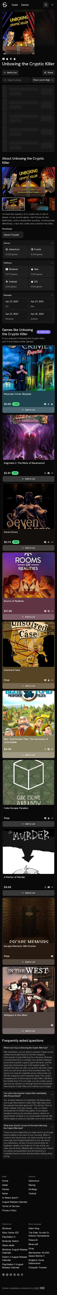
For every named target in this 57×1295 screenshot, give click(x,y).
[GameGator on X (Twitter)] (14, 1274)
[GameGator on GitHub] (22, 1274)
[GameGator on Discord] (18, 1274)
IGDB (36, 1288)
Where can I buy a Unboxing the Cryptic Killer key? (26, 1048)
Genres (7, 243)
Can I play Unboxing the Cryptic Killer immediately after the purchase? (25, 1094)
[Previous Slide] (7, 181)
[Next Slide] (50, 181)
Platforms (8, 263)
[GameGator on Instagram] (3, 1274)
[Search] (46, 4)
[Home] (4, 4)
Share (50, 72)
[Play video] (28, 181)
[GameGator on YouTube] (11, 1274)
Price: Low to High (41, 80)
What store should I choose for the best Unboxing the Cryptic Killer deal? (25, 1126)
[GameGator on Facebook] (7, 1274)
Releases (8, 295)
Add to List (12, 72)
